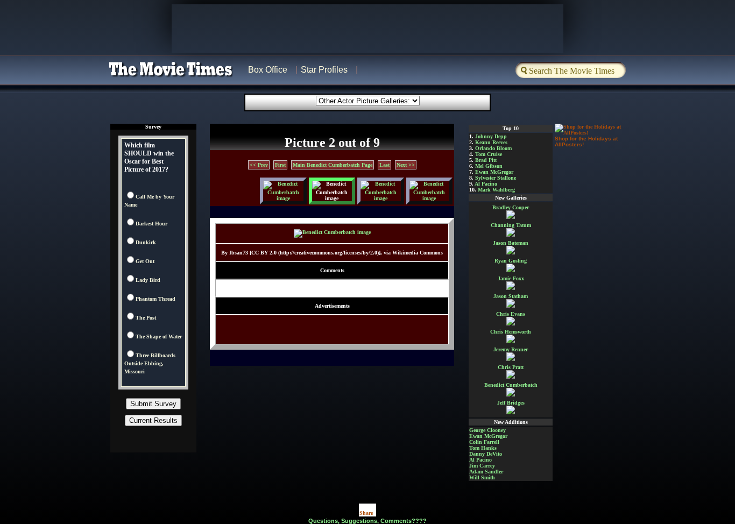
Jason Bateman (510, 243)
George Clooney (487, 430)
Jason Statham (510, 296)
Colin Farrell (484, 442)
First (280, 165)
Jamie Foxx (511, 278)
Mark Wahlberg (496, 190)
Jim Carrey (482, 466)
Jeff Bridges (511, 403)
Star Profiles (324, 69)
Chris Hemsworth (510, 332)
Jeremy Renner (510, 349)
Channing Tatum (511, 225)
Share (366, 513)
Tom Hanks (483, 448)
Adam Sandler (486, 472)
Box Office (267, 69)
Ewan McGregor (494, 172)
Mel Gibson (489, 166)
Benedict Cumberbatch (511, 385)
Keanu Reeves (491, 142)
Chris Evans (510, 314)
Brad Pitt (486, 160)
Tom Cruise (488, 154)
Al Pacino (486, 184)
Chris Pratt (511, 367)
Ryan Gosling (510, 261)
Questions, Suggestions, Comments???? (367, 521)
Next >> (406, 165)
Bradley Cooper (510, 207)
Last (384, 165)
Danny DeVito (485, 454)
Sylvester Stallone (495, 178)
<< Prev (259, 165)
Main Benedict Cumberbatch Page (332, 165)
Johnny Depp (491, 136)
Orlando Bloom (493, 148)
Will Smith (482, 477)
